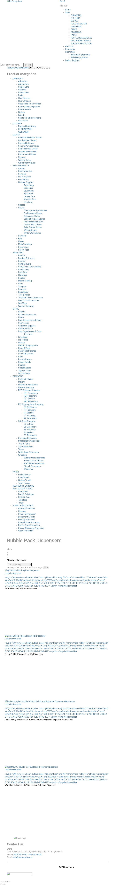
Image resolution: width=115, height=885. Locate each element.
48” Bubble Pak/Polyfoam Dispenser (21, 589)
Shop (67, 12)
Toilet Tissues (24, 483)
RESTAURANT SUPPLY (81, 41)
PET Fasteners (30, 396)
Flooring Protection (26, 519)
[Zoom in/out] (1, 881)
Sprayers (22, 289)
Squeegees (23, 292)
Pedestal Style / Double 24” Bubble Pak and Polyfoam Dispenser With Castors (39, 720)
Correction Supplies (26, 326)
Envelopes (22, 337)
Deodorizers (23, 92)
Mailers (21, 342)
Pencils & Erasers (25, 354)
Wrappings (28, 469)
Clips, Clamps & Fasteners (29, 320)
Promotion (70, 52)
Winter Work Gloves (26, 163)
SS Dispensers (30, 427)
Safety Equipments (79, 57)
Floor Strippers (24, 101)
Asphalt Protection (26, 508)
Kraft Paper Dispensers (34, 463)
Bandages (28, 188)
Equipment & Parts (26, 517)
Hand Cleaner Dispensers (29, 106)
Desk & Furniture (25, 328)
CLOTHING (75, 18)
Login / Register (72, 60)
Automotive (23, 84)
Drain (20, 95)
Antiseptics (29, 185)
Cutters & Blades (25, 379)
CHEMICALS (76, 15)
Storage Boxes (24, 368)
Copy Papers (23, 323)
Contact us (70, 49)
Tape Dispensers (25, 446)
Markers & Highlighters (28, 345)
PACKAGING (76, 32)
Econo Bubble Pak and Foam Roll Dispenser (24, 654)
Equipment (29, 191)
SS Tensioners (30, 435)
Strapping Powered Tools (29, 441)
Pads (20, 283)
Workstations (24, 373)
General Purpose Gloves (28, 146)
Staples (21, 365)
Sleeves (21, 157)
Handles (21, 278)
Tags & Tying (24, 444)
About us (69, 46)
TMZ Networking (66, 867)
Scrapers (22, 286)
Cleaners (22, 90)
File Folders (23, 340)
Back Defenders (25, 171)
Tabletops (22, 500)
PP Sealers (29, 413)
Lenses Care (29, 196)
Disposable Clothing (27, 126)
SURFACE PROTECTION (81, 43)
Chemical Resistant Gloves (30, 137)
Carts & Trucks (24, 264)
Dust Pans (22, 272)
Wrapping (25, 68)
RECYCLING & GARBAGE (81, 38)
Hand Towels (24, 477)
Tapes (21, 449)
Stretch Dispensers (32, 466)
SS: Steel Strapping (26, 421)
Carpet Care (23, 87)
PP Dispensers (30, 407)
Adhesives (22, 81)
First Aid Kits (23, 179)
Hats (20, 238)
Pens (20, 356)
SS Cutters (28, 424)
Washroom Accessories (28, 300)
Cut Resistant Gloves (27, 140)
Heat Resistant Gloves (28, 149)
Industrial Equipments (80, 55)
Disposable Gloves (26, 143)
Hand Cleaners (24, 109)
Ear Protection (24, 177)
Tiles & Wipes (24, 295)
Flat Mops (22, 275)
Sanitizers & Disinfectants (29, 118)
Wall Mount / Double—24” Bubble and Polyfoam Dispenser (30, 785)
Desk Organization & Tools (29, 331)
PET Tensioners (31, 401)
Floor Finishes (24, 98)
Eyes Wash (28, 193)
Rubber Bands (24, 362)
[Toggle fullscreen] (4, 881)
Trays (20, 503)
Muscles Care (30, 199)
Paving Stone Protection (29, 525)
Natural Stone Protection (29, 522)
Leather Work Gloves (27, 151)
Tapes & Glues (24, 370)
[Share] (6, 881)
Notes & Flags (24, 348)
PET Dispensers (31, 393)
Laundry (21, 115)
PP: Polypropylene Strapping (30, 404)
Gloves (21, 208)
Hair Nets (22, 236)
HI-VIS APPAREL (25, 129)
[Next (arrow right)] (4, 884)
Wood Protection (25, 531)
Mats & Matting (25, 244)
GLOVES (74, 21)
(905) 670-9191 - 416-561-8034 (28, 854)
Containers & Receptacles (29, 267)
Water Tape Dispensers (28, 452)
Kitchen (21, 112)
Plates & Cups (24, 497)
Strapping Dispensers (27, 438)
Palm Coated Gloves (27, 154)
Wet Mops (22, 303)
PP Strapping (29, 415)
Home (68, 10)
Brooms (21, 255)
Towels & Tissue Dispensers (30, 297)
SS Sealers (29, 432)
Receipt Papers (25, 359)
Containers (23, 491)
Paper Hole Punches (27, 351)
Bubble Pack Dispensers (34, 458)
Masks (21, 241)
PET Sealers (29, 399)
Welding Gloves (25, 160)
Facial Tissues (24, 474)
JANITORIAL (76, 26)
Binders (21, 312)
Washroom (23, 120)
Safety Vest (23, 250)
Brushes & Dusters (26, 258)
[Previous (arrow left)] (1, 884)
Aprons (21, 168)
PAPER (74, 35)
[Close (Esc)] (9, 881)
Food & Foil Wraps (26, 494)
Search (28, 65)
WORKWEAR (23, 132)
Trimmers (28, 334)
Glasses (21, 205)
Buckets (21, 261)
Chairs (21, 317)
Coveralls (22, 174)
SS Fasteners (30, 430)
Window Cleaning (25, 306)
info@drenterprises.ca (23, 857)
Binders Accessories (27, 314)
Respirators (23, 247)
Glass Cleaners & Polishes (29, 104)
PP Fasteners (30, 410)
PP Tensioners (30, 418)
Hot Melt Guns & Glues (33, 460)
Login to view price (13, 573)
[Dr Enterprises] (14, 1)
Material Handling (26, 387)
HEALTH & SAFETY (79, 24)
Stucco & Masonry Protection (31, 528)
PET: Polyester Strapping (29, 390)
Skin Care (28, 202)
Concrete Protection (27, 514)
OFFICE (74, 29)
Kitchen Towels (25, 480)
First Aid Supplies (25, 182)
